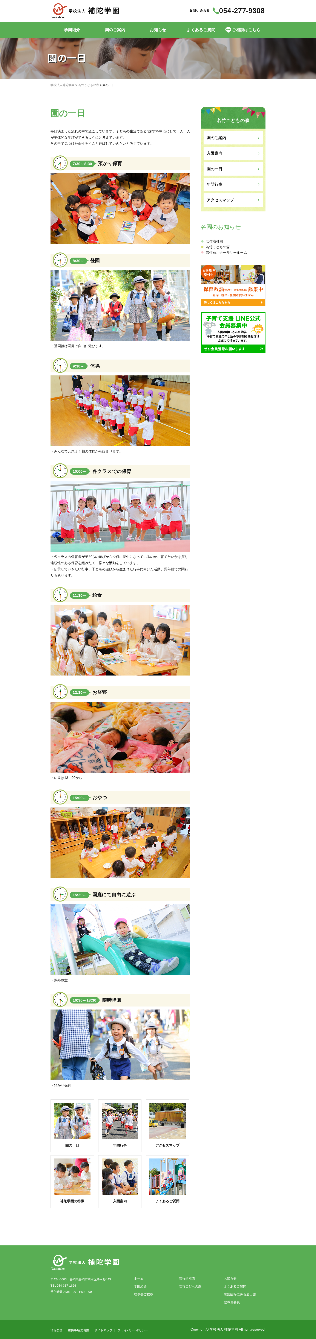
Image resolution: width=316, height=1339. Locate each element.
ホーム (139, 1278)
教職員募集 (232, 1302)
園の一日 (214, 169)
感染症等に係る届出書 (240, 1294)
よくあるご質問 (201, 29)
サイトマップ (103, 1330)
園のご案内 (216, 138)
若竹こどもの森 (218, 247)
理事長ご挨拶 (143, 1294)
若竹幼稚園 (214, 241)
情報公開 (57, 1330)
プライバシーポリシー (133, 1330)
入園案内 (214, 153)
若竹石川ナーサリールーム (226, 252)
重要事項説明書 (78, 1330)
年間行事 (214, 184)
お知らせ (158, 29)
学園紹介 (72, 29)
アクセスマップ (220, 200)
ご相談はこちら (246, 29)
